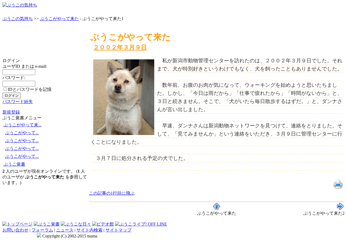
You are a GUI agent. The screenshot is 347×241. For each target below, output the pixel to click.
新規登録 (11, 112)
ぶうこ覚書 (14, 164)
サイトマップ (118, 230)
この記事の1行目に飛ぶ (111, 193)
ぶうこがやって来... (22, 125)
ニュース (64, 230)
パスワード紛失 (17, 101)
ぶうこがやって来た (59, 18)
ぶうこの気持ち (17, 18)
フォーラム (42, 230)
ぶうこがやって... (22, 132)
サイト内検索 (89, 230)
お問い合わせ (15, 230)
